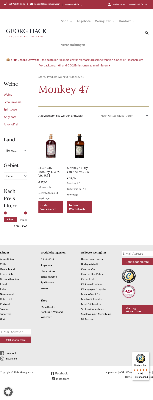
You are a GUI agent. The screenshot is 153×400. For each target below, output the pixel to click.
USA (2, 318)
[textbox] (13, 150)
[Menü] (147, 354)
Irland (3, 284)
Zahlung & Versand (52, 311)
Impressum (111, 372)
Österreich (6, 299)
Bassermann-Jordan (92, 259)
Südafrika (5, 313)
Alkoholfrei (11, 124)
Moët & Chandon (91, 304)
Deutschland (7, 269)
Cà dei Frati (88, 279)
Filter (10, 219)
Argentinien (7, 259)
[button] (70, 21)
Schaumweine (12, 102)
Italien (3, 289)
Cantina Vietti (89, 269)
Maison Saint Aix (91, 293)
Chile (3, 264)
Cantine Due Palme (92, 274)
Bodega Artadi (89, 264)
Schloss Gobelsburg (92, 309)
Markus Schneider (91, 299)
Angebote (10, 117)
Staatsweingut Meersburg (96, 313)
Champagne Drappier (93, 289)
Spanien (4, 309)
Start (41, 76)
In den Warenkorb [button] (48, 207)
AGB (121, 372)
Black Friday (48, 271)
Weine (8, 94)
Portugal (5, 304)
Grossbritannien (9, 279)
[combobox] (15, 150)
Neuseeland (7, 293)
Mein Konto (47, 307)
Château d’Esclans (91, 284)
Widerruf (46, 316)
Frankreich (6, 274)
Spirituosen (11, 109)
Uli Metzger (88, 318)
